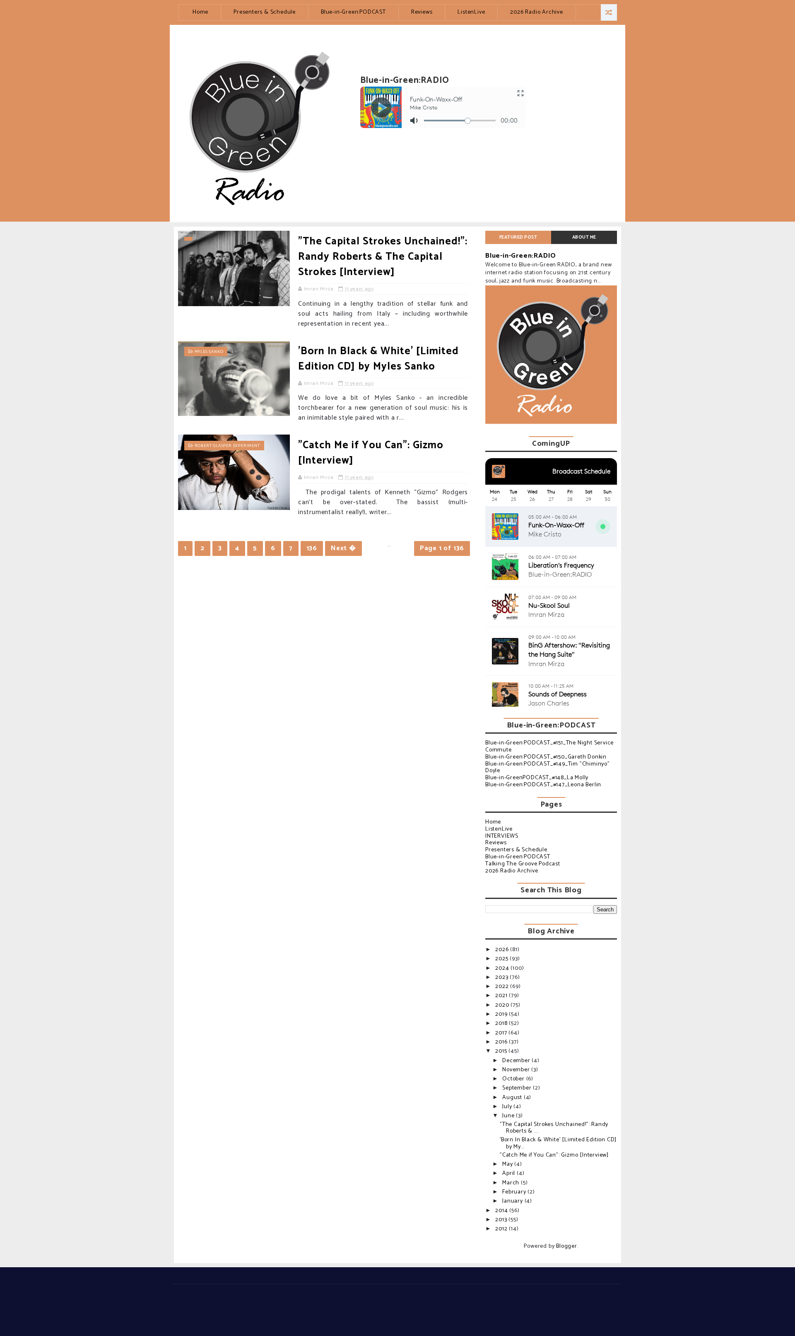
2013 (501, 1220)
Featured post (518, 237)
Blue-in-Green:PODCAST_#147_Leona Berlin (543, 785)
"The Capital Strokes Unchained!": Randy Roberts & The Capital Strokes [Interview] (382, 257)
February (515, 1192)
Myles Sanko (209, 351)
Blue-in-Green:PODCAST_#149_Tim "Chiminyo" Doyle (547, 767)
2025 (502, 959)
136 (311, 548)
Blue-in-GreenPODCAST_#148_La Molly (536, 778)
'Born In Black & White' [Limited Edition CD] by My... (558, 1143)
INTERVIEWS (501, 836)
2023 (502, 977)
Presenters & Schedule (265, 12)
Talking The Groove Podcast (522, 864)
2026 (502, 949)
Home (200, 12)
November (516, 1070)
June (509, 1116)
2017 (501, 1033)
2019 (502, 1014)
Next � (343, 548)
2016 (502, 1042)
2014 (502, 1210)
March (511, 1183)
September (517, 1088)
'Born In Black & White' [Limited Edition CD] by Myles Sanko (378, 359)
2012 (502, 1229)
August (513, 1097)
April (509, 1173)
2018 (502, 1023)
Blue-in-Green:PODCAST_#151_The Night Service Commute (549, 746)
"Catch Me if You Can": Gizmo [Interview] (370, 453)
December (517, 1060)
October (514, 1079)
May (508, 1164)
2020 (503, 1005)
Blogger (566, 1246)
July (507, 1106)
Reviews (422, 12)
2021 (502, 995)
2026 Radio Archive (536, 12)
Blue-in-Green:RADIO (520, 255)
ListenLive (471, 12)
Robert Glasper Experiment (227, 445)
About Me (584, 237)
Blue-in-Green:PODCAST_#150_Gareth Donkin (546, 757)
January (513, 1201)
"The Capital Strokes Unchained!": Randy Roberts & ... (554, 1128)
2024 (503, 968)
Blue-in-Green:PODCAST (353, 12)
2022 (502, 986)
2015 (501, 1051)
